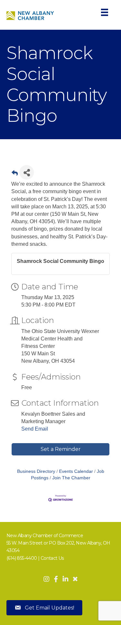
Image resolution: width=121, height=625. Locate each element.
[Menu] (105, 12)
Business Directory (36, 471)
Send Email (34, 429)
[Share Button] (26, 172)
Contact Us (52, 558)
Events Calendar (76, 471)
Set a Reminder (61, 449)
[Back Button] (15, 174)
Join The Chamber (71, 477)
